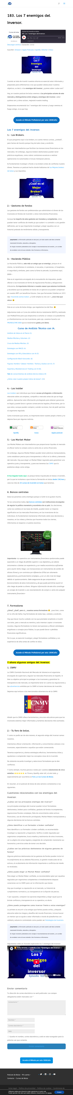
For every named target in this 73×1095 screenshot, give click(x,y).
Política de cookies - (45, 1088)
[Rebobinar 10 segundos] (31, 38)
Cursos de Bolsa (22, 1078)
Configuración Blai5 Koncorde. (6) (19, 359)
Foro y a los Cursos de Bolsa (42, 777)
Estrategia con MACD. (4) (16, 348)
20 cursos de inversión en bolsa (32, 483)
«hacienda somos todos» (20, 297)
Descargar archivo (14, 45)
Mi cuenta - (26, 1075)
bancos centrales (35, 502)
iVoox (51, 50)
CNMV (51, 464)
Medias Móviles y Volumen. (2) (18, 338)
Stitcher (45, 50)
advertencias (15, 686)
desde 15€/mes (58, 479)
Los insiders (11, 393)
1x (34, 38)
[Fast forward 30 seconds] (37, 38)
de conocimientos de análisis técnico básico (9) (26, 374)
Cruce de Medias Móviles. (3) (18, 343)
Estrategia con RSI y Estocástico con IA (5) (23, 354)
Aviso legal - (13, 1088)
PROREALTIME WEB (14, 323)
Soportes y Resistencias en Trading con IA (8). (24, 369)
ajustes (50, 1093)
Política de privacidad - (28, 1088)
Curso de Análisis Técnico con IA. (36, 328)
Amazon (18, 50)
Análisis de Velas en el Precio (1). (19, 333)
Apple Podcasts (28, 50)
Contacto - (11, 1078)
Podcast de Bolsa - (14, 1075)
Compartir (31, 41)
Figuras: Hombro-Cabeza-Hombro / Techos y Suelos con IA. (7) (31, 364)
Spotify (37, 50)
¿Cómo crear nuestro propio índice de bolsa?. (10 (25, 379)
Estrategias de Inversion (54, 920)
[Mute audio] (28, 38)
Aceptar (59, 1092)
